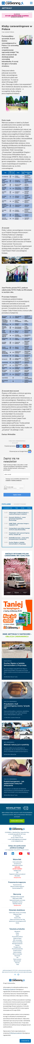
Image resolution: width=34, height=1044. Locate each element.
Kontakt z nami (17, 870)
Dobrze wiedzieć (17, 952)
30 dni (29, 508)
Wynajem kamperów (17, 943)
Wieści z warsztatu (17, 954)
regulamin (8, 480)
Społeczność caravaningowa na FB (17, 921)
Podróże (17, 945)
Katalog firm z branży (17, 902)
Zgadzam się (25, 1040)
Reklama (17, 867)
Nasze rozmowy (17, 959)
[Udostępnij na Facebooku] (17, 446)
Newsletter (17, 875)
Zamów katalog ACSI (17, 888)
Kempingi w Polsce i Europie (17, 896)
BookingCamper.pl (17, 903)
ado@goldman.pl (19, 841)
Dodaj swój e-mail (17, 821)
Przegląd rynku (17, 947)
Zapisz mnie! (17, 495)
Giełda (17, 923)
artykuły (7, 8)
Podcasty (17, 962)
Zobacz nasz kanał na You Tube (17, 919)
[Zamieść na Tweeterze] (21, 446)
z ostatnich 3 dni (7, 508)
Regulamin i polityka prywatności (17, 874)
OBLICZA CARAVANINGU (17, 441)
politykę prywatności (16, 480)
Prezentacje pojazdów (17, 948)
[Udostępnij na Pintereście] (24, 446)
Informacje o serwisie (17, 865)
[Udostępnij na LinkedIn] (27, 446)
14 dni (22, 508)
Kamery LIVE (17, 917)
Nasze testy (17, 955)
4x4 (17, 957)
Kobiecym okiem (17, 938)
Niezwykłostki (17, 961)
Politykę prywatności (9, 989)
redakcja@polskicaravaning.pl (18, 839)
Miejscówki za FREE (17, 898)
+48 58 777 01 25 (19, 837)
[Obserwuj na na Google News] (30, 451)
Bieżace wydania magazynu (17, 886)
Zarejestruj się (17, 863)
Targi (17, 964)
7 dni (16, 508)
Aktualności (17, 931)
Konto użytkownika (17, 862)
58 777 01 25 (18, 836)
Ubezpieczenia (17, 877)
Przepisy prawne (17, 950)
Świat (17, 935)
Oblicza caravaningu (17, 942)
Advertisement (17, 869)
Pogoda (17, 916)
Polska (17, 933)
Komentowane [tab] (20, 504)
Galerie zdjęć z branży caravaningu (17, 912)
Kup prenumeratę (17, 884)
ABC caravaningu (17, 940)
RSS (17, 872)
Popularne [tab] (6, 504)
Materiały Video (17, 914)
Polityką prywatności (16, 1033)
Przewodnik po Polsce (17, 936)
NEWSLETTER (13, 808)
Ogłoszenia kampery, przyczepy (17, 900)
